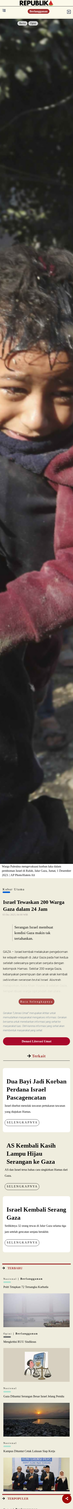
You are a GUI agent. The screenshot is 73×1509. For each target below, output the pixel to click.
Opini (33, 23)
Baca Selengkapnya (36, 1001)
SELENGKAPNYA (22, 1122)
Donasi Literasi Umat (36, 1041)
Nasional (10, 1278)
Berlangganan (39, 11)
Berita (22, 23)
